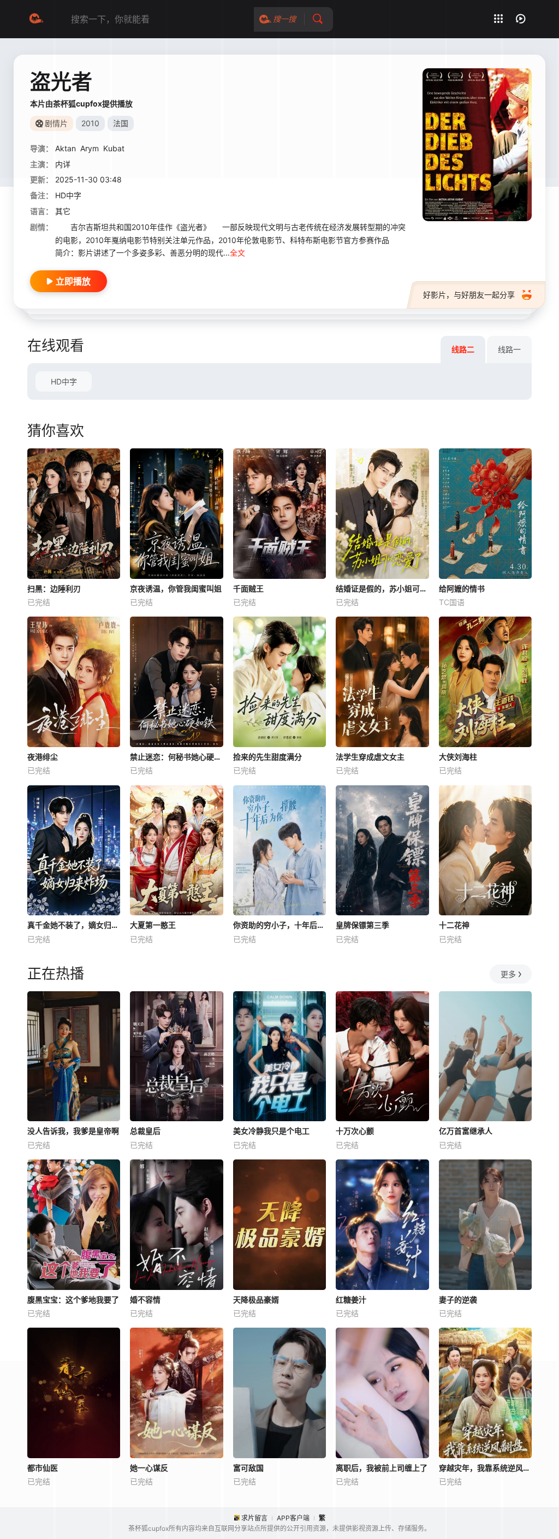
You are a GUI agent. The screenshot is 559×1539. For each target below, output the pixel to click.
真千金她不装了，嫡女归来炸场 (73, 925)
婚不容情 (145, 1299)
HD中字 (64, 381)
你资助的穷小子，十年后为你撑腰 (279, 925)
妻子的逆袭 (458, 1299)
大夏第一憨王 (153, 925)
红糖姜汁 (351, 1299)
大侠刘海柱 (458, 756)
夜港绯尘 (42, 756)
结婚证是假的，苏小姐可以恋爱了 (382, 588)
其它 (62, 211)
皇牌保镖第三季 (362, 925)
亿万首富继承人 (465, 1130)
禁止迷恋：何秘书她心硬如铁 (176, 756)
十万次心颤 (355, 1130)
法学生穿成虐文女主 (370, 756)
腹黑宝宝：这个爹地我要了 (73, 1299)
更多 (508, 974)
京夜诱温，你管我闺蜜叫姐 (176, 588)
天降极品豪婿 (256, 1299)
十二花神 (454, 925)
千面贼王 (248, 588)
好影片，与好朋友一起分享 (469, 294)
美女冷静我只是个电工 (271, 1130)
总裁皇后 (145, 1130)
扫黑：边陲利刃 (54, 588)
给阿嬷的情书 (462, 588)
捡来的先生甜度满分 (267, 756)
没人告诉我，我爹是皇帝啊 (73, 1130)
